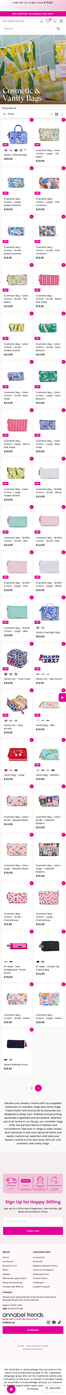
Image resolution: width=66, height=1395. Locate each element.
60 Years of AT (10, 1265)
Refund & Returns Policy (45, 1265)
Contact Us (39, 1257)
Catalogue (38, 1282)
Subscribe (33, 1231)
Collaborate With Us (13, 1286)
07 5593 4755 (12, 1305)
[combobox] (33, 28)
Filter (10, 114)
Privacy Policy (40, 1278)
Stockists (37, 1261)
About (6, 1257)
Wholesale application (14, 1278)
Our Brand (8, 1261)
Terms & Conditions (43, 1269)
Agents (6, 1274)
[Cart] (54, 20)
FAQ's (5, 1269)
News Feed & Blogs (13, 1282)
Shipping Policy (41, 1274)
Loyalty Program (41, 1286)
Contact (32, 1330)
